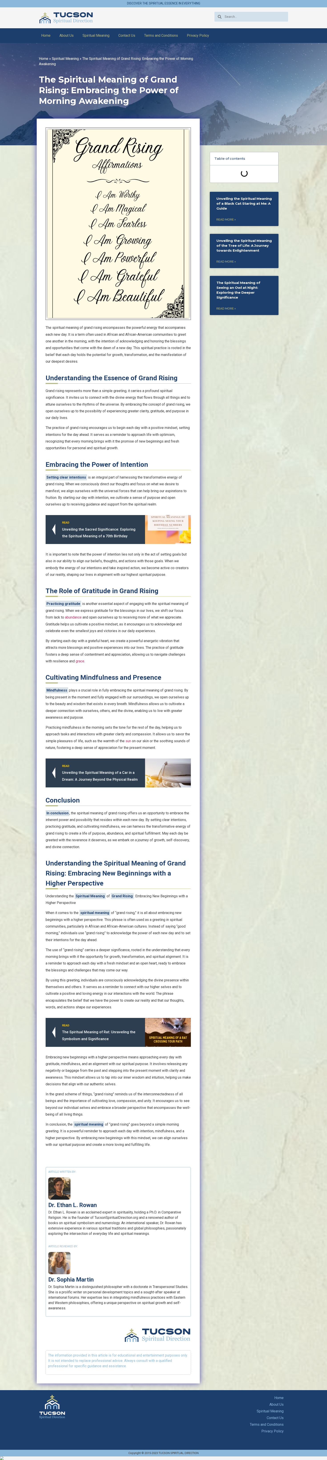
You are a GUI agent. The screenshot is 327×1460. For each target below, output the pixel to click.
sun (128, 741)
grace (80, 661)
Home (45, 35)
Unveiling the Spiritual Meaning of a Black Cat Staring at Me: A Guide (244, 203)
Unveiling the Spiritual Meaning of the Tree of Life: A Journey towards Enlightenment (244, 246)
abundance (73, 617)
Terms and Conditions (161, 35)
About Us (66, 35)
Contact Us (126, 35)
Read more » (226, 219)
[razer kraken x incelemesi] (163, 1458)
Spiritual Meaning (96, 35)
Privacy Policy (198, 35)
